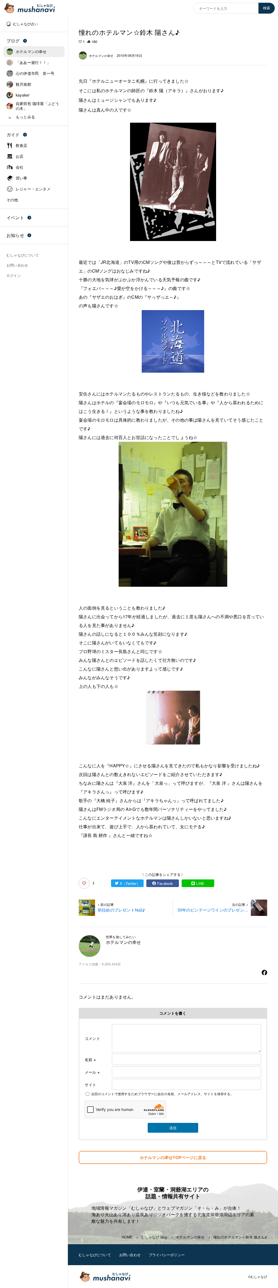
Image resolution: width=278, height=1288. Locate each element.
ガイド (13, 134)
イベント (15, 217)
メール (92, 1072)
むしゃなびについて (95, 1254)
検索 (266, 8)
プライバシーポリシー (167, 1254)
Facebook (165, 883)
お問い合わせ (130, 1254)
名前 (90, 1059)
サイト (90, 1084)
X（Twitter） (130, 883)
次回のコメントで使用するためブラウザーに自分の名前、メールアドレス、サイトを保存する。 (162, 1093)
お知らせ (15, 235)
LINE (200, 883)
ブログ (13, 41)
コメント (92, 1038)
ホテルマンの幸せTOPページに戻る (173, 1157)
